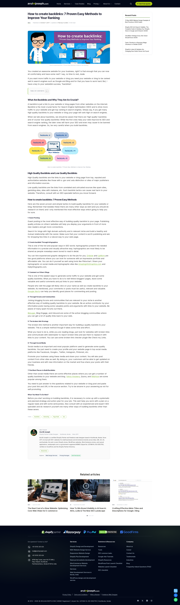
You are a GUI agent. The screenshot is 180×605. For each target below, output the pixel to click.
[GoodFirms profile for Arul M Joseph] (129, 532)
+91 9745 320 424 (38, 547)
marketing (46, 416)
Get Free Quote (76, 455)
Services (73, 569)
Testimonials (130, 557)
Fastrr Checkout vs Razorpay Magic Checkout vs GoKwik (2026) (136, 43)
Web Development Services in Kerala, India (81, 573)
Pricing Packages (64, 455)
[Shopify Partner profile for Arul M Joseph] (51, 532)
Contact (117, 4)
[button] (87, 515)
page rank (56, 416)
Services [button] (67, 4)
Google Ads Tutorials (105, 557)
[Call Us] (176, 595)
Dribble (90, 256)
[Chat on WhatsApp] (176, 600)
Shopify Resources (104, 560)
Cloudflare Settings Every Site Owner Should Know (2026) (136, 36)
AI (70, 504)
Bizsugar (31, 313)
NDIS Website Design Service (80, 550)
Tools (100, 550)
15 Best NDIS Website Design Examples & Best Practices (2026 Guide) (137, 21)
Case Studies (79, 4)
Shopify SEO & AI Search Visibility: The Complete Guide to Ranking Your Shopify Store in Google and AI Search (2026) (137, 29)
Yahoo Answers (73, 376)
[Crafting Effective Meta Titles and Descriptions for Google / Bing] (132, 490)
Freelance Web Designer (109, 594)
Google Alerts (34, 291)
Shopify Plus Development (79, 557)
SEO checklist (103, 570)
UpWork (101, 256)
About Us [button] (106, 4)
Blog (89, 4)
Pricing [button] (96, 4)
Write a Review (95, 594)
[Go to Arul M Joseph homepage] (90, 591)
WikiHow (95, 376)
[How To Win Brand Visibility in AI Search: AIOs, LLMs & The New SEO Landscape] (90, 490)
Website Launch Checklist (107, 567)
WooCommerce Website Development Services (79, 564)
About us (129, 546)
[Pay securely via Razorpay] (72, 532)
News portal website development (82, 560)
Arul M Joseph (44, 432)
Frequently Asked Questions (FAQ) (138, 567)
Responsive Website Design (80, 553)
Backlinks (37, 416)
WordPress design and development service (83, 579)
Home (59, 4)
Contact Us (130, 553)
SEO (29, 22)
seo (64, 416)
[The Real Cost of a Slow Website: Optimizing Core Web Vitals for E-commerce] (48, 490)
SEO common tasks (105, 553)
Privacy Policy (67, 594)
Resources (102, 546)
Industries (129, 560)
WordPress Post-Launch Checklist (110, 563)
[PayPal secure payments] (89, 532)
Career (128, 550)
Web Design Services (51, 455)
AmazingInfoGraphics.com (89, 264)
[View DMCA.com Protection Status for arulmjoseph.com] (108, 532)
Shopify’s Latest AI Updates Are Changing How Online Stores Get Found (137, 50)
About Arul (44, 450)
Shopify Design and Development (82, 546)
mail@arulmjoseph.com (39, 551)
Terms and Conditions (81, 594)
